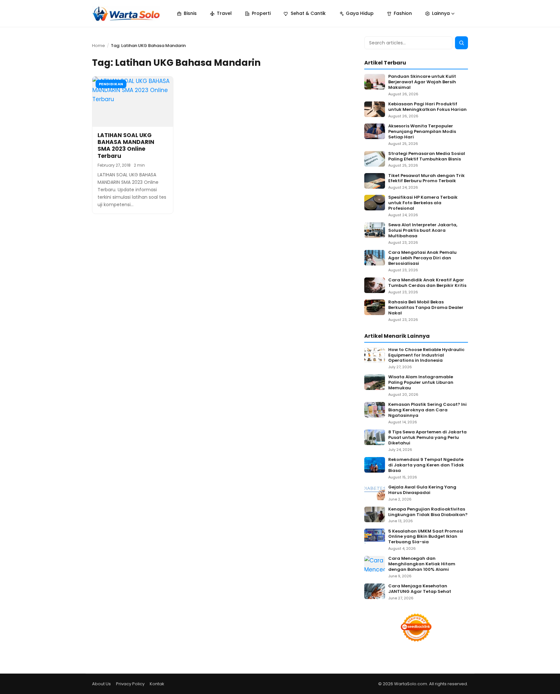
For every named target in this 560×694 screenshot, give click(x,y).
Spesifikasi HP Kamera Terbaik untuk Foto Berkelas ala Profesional (423, 203)
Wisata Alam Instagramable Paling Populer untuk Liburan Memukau (420, 382)
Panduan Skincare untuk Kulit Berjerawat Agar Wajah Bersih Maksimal (422, 82)
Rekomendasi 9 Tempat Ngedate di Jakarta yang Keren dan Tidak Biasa (426, 465)
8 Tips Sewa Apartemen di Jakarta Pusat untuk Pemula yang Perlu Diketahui (427, 437)
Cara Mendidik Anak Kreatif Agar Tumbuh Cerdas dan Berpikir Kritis (427, 282)
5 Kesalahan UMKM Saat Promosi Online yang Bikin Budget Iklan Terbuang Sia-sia (425, 537)
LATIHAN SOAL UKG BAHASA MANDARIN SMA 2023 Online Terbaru (126, 145)
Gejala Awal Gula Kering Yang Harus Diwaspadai (422, 490)
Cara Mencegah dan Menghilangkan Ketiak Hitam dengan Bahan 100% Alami (421, 564)
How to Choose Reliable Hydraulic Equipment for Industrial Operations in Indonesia (426, 355)
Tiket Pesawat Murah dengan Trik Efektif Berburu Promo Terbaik (426, 178)
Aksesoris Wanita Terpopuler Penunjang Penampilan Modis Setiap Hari (422, 132)
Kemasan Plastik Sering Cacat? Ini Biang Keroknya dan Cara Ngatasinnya (427, 410)
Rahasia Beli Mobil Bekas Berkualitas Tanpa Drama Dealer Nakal (425, 308)
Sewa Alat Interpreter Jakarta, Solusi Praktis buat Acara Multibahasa (422, 230)
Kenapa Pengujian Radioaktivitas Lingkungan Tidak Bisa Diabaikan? (428, 512)
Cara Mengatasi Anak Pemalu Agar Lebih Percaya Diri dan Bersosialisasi (422, 258)
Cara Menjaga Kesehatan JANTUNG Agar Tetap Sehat (419, 588)
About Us (101, 684)
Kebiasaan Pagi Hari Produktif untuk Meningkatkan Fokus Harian (427, 106)
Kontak (157, 684)
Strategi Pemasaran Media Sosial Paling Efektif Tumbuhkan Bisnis (426, 156)
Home (98, 45)
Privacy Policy (130, 684)
